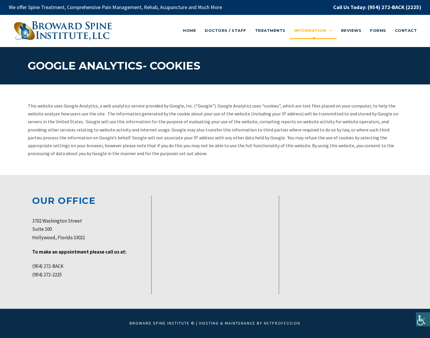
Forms (378, 30)
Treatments (270, 30)
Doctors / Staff (225, 30)
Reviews (351, 30)
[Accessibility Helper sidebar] (423, 319)
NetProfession (282, 323)
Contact (406, 30)
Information (310, 30)
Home (189, 30)
